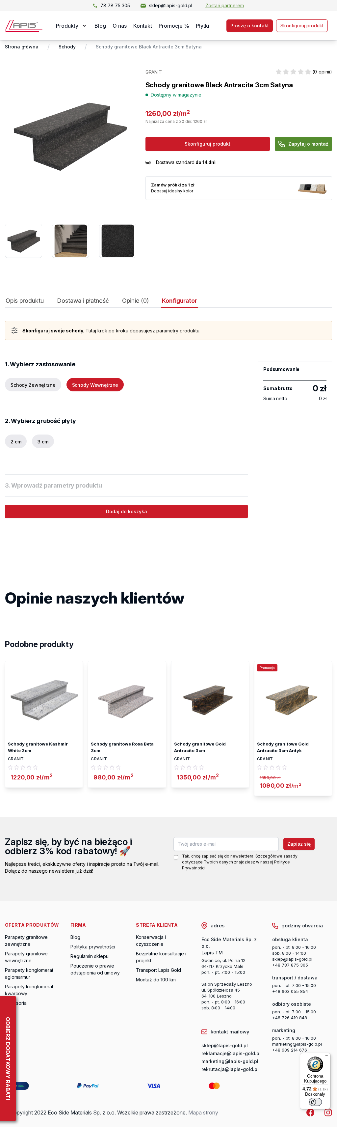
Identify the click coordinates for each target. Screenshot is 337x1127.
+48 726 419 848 (289, 1017)
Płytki (202, 25)
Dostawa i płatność (83, 301)
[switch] (315, 1102)
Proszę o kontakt (249, 25)
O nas (120, 25)
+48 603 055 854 (290, 991)
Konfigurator (179, 301)
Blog (100, 25)
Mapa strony (203, 1112)
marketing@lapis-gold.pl (297, 1044)
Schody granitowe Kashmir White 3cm (38, 747)
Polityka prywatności (92, 946)
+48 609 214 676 (289, 1050)
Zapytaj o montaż (308, 144)
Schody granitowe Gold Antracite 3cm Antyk (283, 747)
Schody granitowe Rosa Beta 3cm (122, 747)
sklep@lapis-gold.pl (170, 5)
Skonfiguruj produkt (302, 25)
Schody (67, 46)
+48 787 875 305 (290, 965)
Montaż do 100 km (156, 979)
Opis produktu (25, 301)
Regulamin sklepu (89, 956)
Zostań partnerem (224, 5)
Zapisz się (299, 844)
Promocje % (174, 25)
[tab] (24, 302)
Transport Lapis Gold (158, 970)
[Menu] (326, 1057)
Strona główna (22, 46)
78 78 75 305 (115, 5)
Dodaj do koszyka (126, 511)
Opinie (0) (135, 301)
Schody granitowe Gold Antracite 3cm (200, 747)
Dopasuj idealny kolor (172, 190)
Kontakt (142, 25)
